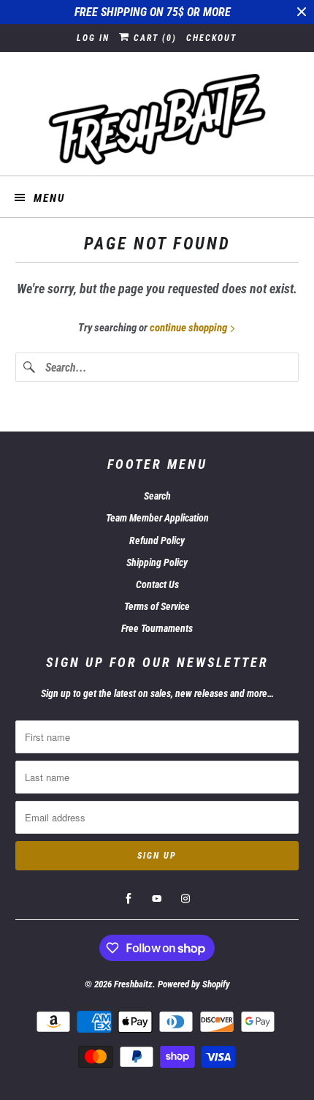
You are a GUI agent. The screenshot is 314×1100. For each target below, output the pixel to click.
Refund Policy (157, 540)
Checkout (211, 38)
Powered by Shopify (194, 984)
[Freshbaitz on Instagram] (185, 898)
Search (157, 496)
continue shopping (189, 327)
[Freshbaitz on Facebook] (128, 898)
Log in (93, 38)
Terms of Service (157, 606)
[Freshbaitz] (157, 119)
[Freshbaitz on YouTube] (157, 898)
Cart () (153, 38)
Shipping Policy (157, 562)
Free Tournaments (157, 628)
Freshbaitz (133, 984)
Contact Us (157, 584)
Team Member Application (157, 518)
